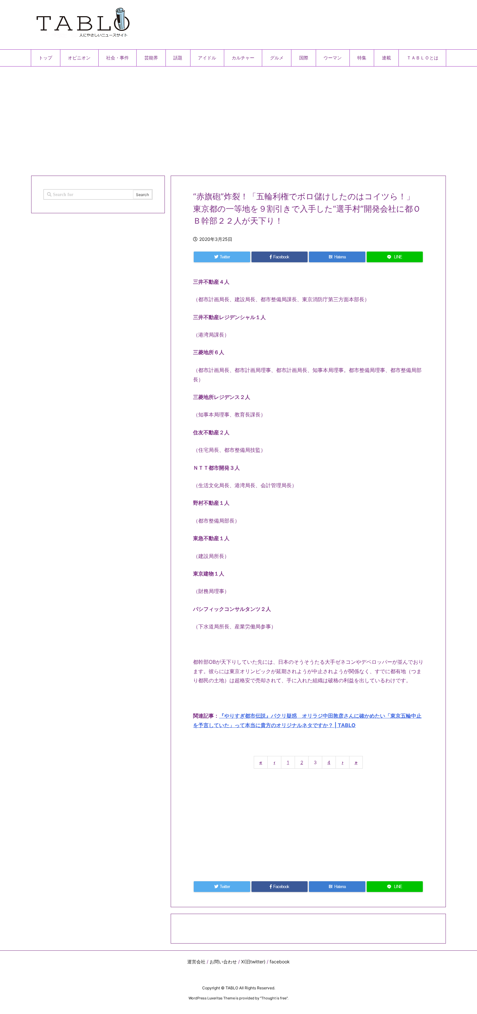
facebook (280, 961)
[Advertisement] (225, 118)
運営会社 (196, 961)
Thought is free (274, 998)
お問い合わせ (223, 961)
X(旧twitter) (253, 961)
